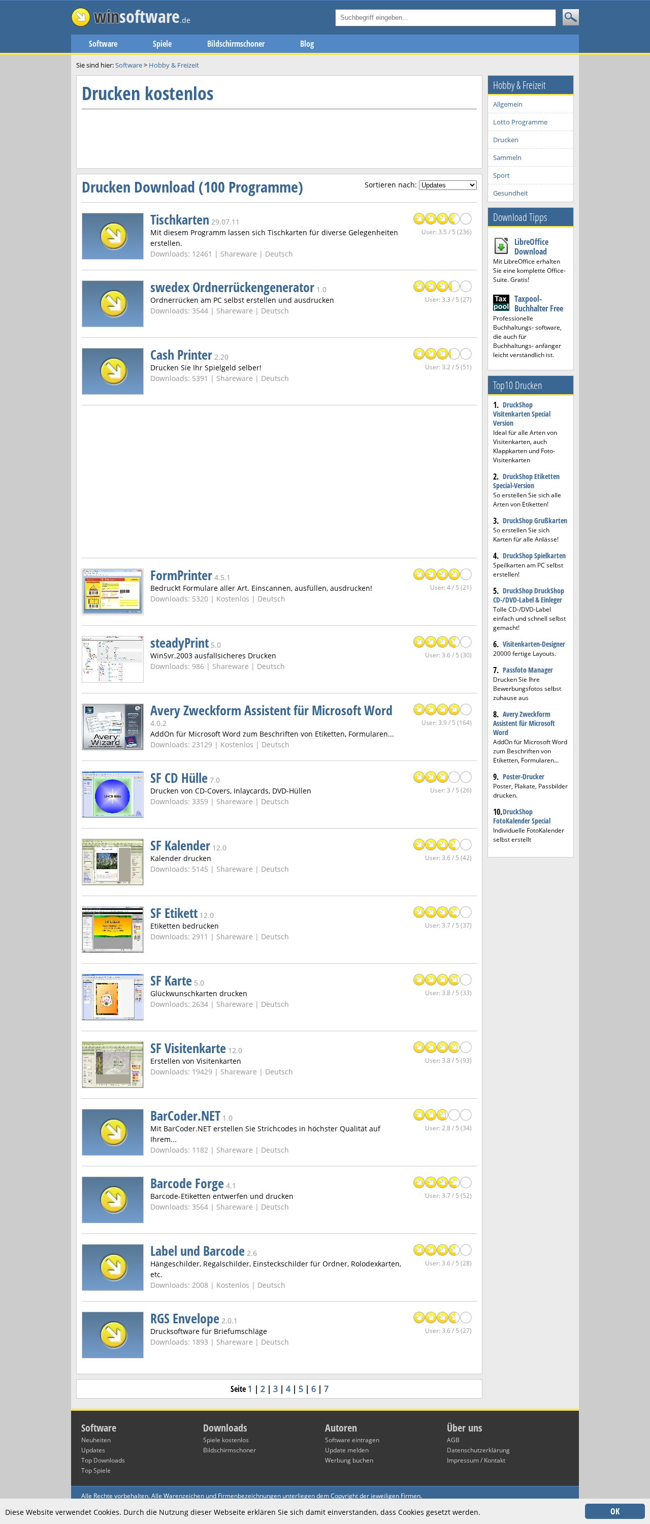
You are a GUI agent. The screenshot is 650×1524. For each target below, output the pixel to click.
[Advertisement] (266, 138)
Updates (93, 1450)
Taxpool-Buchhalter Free (538, 303)
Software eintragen (352, 1440)
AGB (453, 1440)
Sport (501, 175)
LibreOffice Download (531, 246)
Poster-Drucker (523, 776)
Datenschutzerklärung (478, 1450)
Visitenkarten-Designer (534, 644)
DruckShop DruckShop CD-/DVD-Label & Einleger (528, 595)
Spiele (162, 43)
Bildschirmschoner (236, 43)
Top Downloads (103, 1460)
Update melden (347, 1450)
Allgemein (508, 104)
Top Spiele (96, 1470)
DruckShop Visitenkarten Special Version (521, 414)
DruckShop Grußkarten (535, 520)
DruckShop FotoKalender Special (521, 816)
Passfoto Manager (528, 670)
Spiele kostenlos (226, 1440)
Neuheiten (96, 1440)
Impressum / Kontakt (476, 1460)
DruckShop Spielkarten (534, 555)
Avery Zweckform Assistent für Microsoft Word (524, 723)
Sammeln (507, 157)
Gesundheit (510, 193)
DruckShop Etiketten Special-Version (526, 480)
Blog (307, 43)
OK (615, 1511)
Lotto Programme (520, 121)
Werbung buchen (349, 1460)
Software (103, 43)
